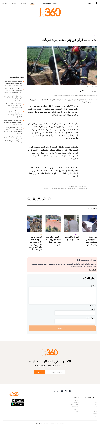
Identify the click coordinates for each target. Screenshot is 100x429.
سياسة (95, 400)
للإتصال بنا (76, 409)
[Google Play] (17, 404)
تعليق (93, 285)
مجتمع (95, 35)
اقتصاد (95, 402)
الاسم (93, 309)
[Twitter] (66, 391)
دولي (96, 415)
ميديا (96, 409)
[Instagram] (54, 391)
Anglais (14, 3)
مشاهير (95, 413)
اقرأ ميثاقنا (92, 270)
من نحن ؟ (76, 400)
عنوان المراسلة (89, 318)
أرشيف (77, 411)
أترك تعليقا (62, 328)
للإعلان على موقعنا (74, 404)
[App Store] (18, 400)
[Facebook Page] (70, 391)
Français (23, 3)
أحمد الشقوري (84, 91)
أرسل (39, 372)
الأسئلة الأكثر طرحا (74, 402)
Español (4, 3)
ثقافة (95, 406)
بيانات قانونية (75, 406)
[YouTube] (62, 391)
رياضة (95, 411)
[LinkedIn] (58, 391)
